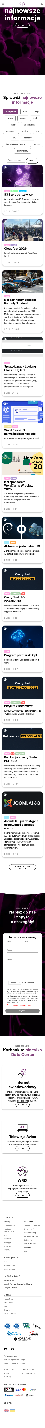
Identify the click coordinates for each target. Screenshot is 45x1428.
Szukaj (32, 161)
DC (14, 137)
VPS (25, 111)
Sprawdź (22, 25)
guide (23, 118)
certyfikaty (22, 151)
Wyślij (22, 1011)
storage (10, 131)
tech (35, 118)
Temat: (10, 950)
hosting (24, 131)
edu (37, 131)
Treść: (9, 960)
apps (37, 111)
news (10, 118)
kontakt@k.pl (9, 1377)
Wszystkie (11, 111)
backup (36, 144)
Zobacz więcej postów (22, 867)
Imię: (9, 942)
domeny (28, 137)
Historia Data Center (15, 144)
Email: (26, 942)
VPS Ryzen (29, 125)
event (13, 125)
